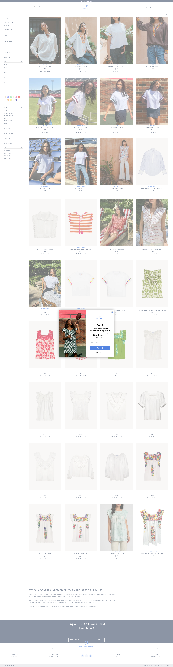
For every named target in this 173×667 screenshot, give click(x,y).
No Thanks (100, 353)
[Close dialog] (112, 312)
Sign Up (100, 348)
